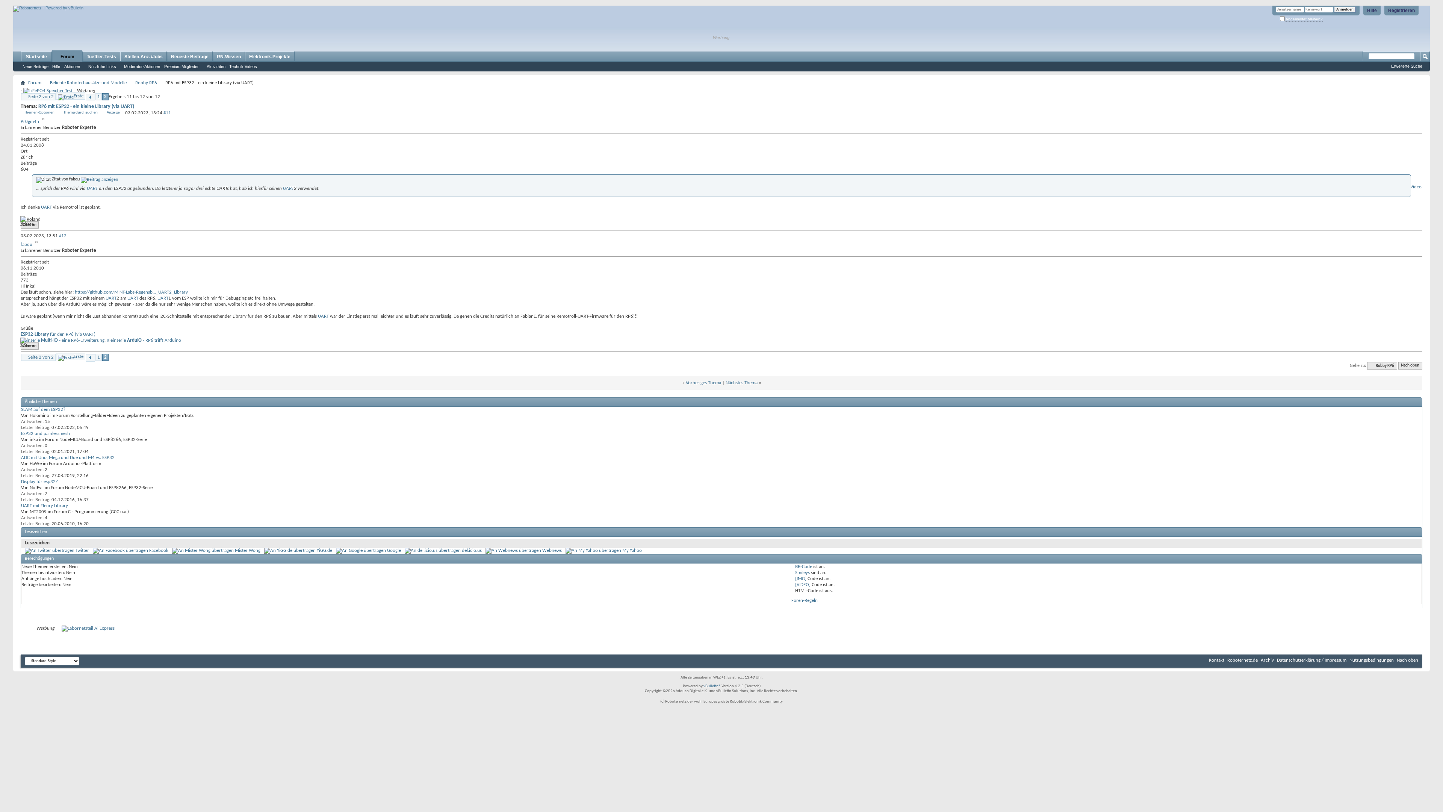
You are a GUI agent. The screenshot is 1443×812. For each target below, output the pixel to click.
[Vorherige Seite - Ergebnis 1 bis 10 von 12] (90, 97)
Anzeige (113, 113)
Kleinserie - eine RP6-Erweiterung (62, 340)
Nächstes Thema (742, 382)
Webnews (552, 550)
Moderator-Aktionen (142, 66)
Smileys (802, 572)
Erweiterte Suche (1406, 66)
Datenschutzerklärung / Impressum (1311, 660)
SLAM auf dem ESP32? (43, 409)
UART (92, 188)
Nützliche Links (102, 66)
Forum (67, 56)
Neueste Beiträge (190, 56)
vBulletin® (712, 686)
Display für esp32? (39, 481)
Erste (78, 96)
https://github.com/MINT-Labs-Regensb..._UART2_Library (131, 292)
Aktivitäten (216, 66)
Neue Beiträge (35, 66)
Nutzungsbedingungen (1371, 660)
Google (394, 550)
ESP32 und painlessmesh (45, 433)
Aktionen (72, 66)
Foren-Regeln (804, 600)
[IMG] (800, 578)
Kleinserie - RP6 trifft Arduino (144, 340)
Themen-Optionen (39, 113)
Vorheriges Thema (703, 382)
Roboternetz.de (1242, 660)
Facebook (158, 550)
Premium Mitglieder (181, 66)
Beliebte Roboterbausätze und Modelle (88, 82)
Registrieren (1401, 10)
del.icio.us (472, 550)
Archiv (1267, 660)
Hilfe (1372, 10)
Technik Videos (243, 66)
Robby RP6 (146, 82)
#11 (167, 113)
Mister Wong (247, 550)
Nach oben (1410, 366)
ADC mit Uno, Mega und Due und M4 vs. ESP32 (68, 457)
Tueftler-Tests (101, 56)
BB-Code (803, 566)
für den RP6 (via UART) (58, 334)
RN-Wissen (229, 56)
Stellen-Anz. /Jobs (143, 56)
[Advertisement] (101, 3)
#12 (63, 235)
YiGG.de (324, 550)
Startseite (36, 56)
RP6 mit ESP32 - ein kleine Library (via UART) (86, 106)
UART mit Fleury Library (44, 505)
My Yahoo (632, 550)
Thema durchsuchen (81, 113)
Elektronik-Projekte (269, 56)
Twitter (82, 550)
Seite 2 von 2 (41, 96)
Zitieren (29, 225)
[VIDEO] (803, 584)
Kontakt (1216, 660)
